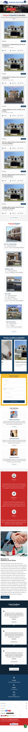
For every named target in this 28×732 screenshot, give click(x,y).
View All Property (14, 217)
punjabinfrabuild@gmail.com (14, 696)
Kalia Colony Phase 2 (11, 322)
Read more (5, 597)
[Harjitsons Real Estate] (13, 2)
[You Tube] (10, 710)
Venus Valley (8, 293)
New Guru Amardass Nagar (10, 244)
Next (25, 356)
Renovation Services (14, 457)
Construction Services (14, 438)
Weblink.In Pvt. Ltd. (15, 721)
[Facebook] (6, 710)
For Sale (23, 41)
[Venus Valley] (14, 284)
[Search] (25, 2)
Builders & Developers (14, 419)
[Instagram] (8, 710)
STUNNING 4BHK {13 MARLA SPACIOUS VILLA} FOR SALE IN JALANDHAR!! (13, 208)
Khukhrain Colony (9, 269)
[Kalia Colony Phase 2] (14, 312)
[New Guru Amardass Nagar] (14, 234)
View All (14, 331)
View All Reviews (14, 669)
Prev (3, 356)
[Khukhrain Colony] (14, 259)
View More (19, 368)
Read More (14, 619)
